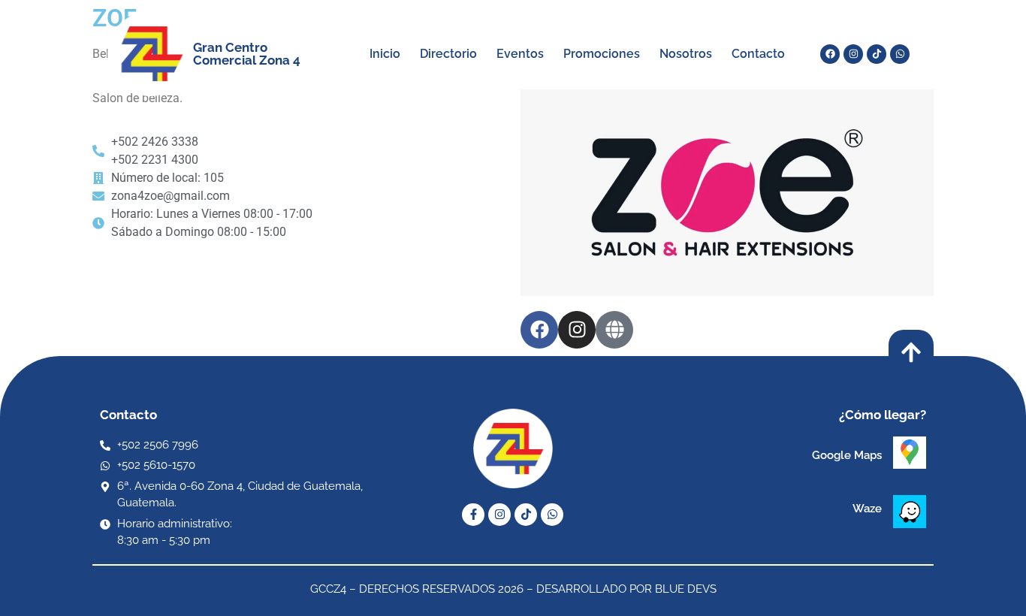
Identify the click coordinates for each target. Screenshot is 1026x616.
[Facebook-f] (473, 514)
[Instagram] (853, 54)
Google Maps (847, 455)
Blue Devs (686, 589)
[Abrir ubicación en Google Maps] (909, 452)
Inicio (385, 54)
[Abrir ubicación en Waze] (909, 511)
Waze (867, 508)
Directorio (448, 54)
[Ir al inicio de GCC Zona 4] (142, 53)
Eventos (520, 54)
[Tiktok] (876, 54)
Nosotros (685, 54)
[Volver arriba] (911, 352)
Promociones (601, 54)
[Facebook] (830, 54)
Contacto (758, 54)
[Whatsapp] (900, 54)
